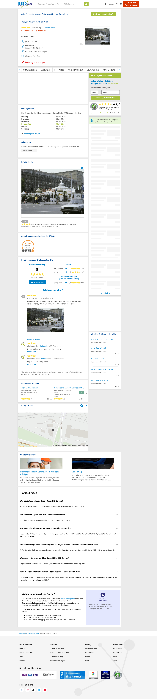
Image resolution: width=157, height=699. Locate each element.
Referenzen (89, 652)
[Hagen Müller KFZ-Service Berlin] (82, 167)
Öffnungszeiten (30, 69)
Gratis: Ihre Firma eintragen (131, 3)
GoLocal (43, 346)
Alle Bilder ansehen (34, 339)
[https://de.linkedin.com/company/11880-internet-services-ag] (39, 689)
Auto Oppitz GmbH (98, 348)
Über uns (22, 648)
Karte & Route (109, 69)
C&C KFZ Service (97, 358)
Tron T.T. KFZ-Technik (29, 388)
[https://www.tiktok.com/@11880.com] (33, 689)
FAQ (87, 661)
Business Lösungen (57, 661)
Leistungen (46, 69)
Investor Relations (26, 652)
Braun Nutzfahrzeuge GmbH (102, 339)
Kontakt (88, 656)
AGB (115, 656)
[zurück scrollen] (19, 70)
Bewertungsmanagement (59, 652)
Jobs (21, 656)
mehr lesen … (33, 351)
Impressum (117, 648)
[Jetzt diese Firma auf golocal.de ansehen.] (66, 272)
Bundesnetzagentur (68, 599)
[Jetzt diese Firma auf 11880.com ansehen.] (66, 268)
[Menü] (121, 4)
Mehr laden (105, 293)
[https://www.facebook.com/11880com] (21, 689)
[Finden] (86, 4)
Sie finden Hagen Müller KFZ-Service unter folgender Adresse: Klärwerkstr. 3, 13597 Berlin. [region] (52, 506)
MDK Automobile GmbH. (101, 369)
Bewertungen (93, 69)
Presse (22, 661)
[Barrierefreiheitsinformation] (118, 4)
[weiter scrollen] (119, 70)
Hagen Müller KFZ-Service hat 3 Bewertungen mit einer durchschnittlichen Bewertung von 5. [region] (52, 564)
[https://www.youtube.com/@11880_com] (45, 689)
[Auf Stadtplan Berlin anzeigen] (86, 405)
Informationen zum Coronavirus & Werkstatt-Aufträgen (40, 473)
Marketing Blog (91, 648)
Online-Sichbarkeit (57, 648)
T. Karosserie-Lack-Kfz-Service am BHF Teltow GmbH (69, 388)
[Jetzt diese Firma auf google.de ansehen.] (66, 282)
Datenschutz (118, 652)
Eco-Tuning (77, 471)
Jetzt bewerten (37, 282)
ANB (115, 661)
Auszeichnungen (75, 69)
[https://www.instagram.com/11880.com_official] (27, 689)
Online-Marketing (56, 656)
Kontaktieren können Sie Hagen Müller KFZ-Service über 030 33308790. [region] (45, 520)
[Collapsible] (117, 501)
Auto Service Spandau (100, 380)
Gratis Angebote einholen (102, 14)
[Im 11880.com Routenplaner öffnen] (81, 405)
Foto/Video (59, 69)
